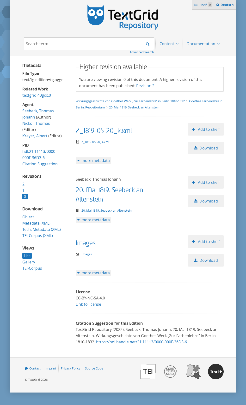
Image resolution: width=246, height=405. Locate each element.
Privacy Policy (70, 368)
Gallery (28, 262)
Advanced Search (141, 52)
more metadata (95, 160)
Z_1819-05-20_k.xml (104, 131)
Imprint (50, 368)
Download (208, 148)
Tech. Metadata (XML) (41, 229)
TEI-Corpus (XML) (37, 235)
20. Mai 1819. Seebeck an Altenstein (134, 107)
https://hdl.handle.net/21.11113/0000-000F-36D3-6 (141, 342)
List (27, 255)
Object (28, 217)
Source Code (94, 368)
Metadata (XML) (36, 223)
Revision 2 (145, 85)
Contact (35, 368)
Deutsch (227, 5)
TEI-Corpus (32, 268)
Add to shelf (208, 129)
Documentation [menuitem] (201, 43)
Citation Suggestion (40, 164)
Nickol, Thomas (36, 123)
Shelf (205, 5)
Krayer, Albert (34, 135)
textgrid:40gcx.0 (36, 95)
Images (86, 243)
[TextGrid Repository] (123, 6)
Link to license (88, 304)
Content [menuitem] (167, 43)
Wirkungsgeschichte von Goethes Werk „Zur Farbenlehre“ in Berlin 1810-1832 (130, 101)
